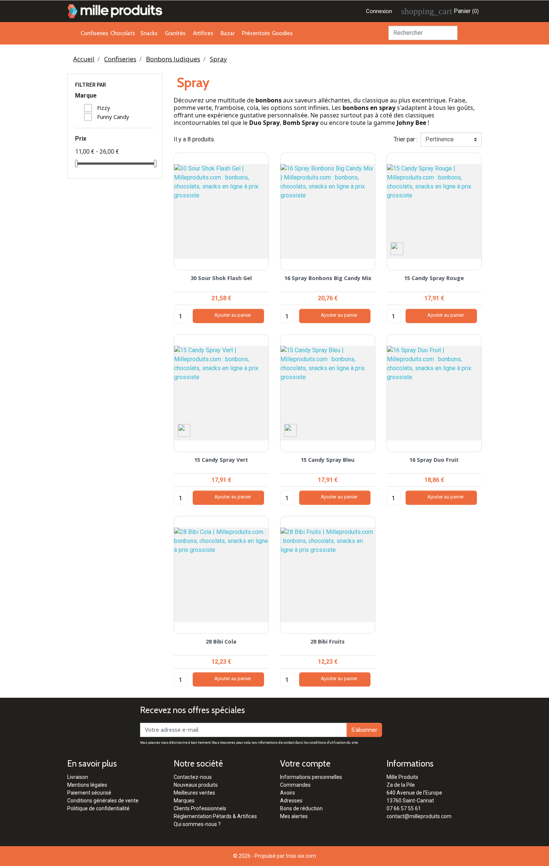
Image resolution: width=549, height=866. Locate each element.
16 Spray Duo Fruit (434, 459)
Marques (184, 801)
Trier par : (406, 139)
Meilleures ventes (194, 793)
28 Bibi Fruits (327, 641)
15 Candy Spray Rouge (434, 278)
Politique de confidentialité (98, 808)
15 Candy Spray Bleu (327, 459)
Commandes (295, 785)
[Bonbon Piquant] (397, 248)
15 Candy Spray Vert (221, 459)
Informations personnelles (311, 777)
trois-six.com (301, 856)
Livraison (77, 777)
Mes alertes (294, 816)
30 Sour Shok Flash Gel (221, 278)
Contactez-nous (193, 777)
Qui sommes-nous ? (197, 824)
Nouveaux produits (196, 785)
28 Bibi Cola (221, 641)
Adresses (291, 801)
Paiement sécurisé (89, 793)
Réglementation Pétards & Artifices (215, 816)
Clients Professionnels (200, 808)
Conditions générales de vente (103, 801)
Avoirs (287, 793)
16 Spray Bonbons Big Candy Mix (327, 278)
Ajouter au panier (228, 316)
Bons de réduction (301, 808)
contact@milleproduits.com (419, 816)
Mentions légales (87, 785)
